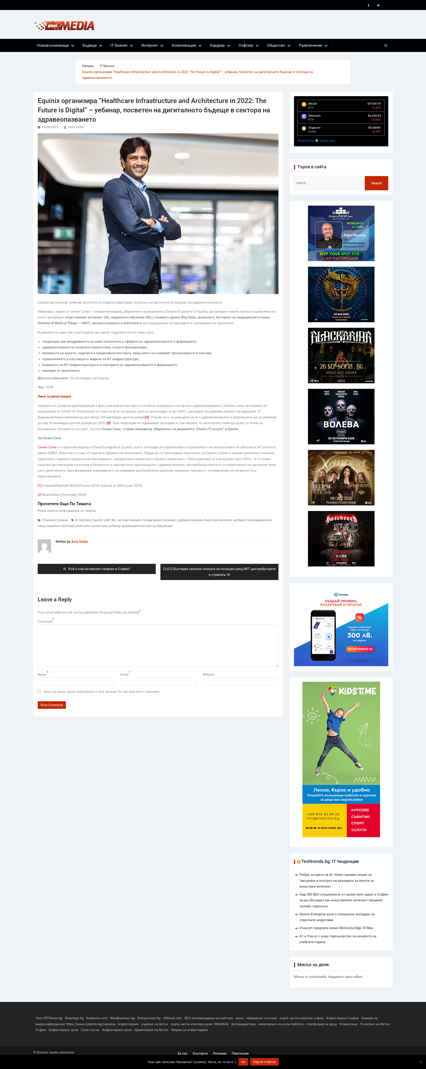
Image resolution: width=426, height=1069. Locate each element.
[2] (39, 495)
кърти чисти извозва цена (191, 1024)
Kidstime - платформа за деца (314, 1024)
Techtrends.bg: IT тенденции (330, 861)
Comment (45, 622)
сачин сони (99, 526)
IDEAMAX (221, 1024)
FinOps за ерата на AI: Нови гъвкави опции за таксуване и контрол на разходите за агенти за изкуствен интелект (337, 880)
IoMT (107, 520)
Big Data (85, 520)
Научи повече (264, 1062)
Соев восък (90, 1030)
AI (76, 520)
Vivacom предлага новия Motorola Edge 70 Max (336, 928)
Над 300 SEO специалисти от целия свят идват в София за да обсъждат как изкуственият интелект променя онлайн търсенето (344, 900)
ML (114, 520)
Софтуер (246, 45)
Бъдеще (90, 45)
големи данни (152, 520)
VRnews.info (172, 1018)
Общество (276, 45)
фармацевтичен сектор (139, 526)
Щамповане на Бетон (151, 1030)
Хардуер (217, 45)
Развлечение (310, 45)
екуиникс (170, 520)
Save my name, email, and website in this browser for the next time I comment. (102, 692)
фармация (164, 526)
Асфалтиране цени (63, 1030)
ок (243, 1062)
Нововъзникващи (53, 45)
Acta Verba (76, 127)
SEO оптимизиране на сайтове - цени (213, 1018)
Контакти (200, 1053)
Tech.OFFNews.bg (49, 1018)
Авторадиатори (243, 1024)
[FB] (368, 5)
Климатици (348, 1024)
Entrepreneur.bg (148, 1018)
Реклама (220, 1053)
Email (124, 675)
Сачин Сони (47, 447)
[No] (420, 1062)
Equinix (97, 520)
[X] (378, 5)
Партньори (240, 1053)
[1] (39, 486)
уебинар (115, 526)
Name (42, 675)
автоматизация (129, 520)
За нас (182, 1053)
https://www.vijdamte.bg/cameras (91, 1024)
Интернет (149, 45)
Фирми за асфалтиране (189, 1030)
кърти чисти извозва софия (301, 1018)
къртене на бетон (154, 1024)
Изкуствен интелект (217, 520)
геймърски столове (261, 1018)
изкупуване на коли (274, 1024)
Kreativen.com (96, 1018)
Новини (62, 520)
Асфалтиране (128, 1024)
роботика (83, 526)
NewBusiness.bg (122, 1018)
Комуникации (184, 45)
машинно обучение (61, 526)
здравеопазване (190, 520)
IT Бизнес (119, 45)
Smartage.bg (74, 1018)
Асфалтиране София (342, 1018)
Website (209, 675)
